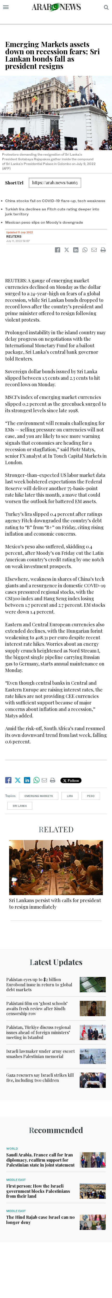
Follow (73, 780)
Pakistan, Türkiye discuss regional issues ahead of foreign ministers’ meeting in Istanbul (38, 1032)
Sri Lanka (20, 805)
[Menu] (6, 7)
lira (70, 795)
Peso (91, 795)
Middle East (16, 1180)
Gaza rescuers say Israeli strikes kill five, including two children (40, 1077)
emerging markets (38, 795)
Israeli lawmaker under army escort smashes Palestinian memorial (40, 1053)
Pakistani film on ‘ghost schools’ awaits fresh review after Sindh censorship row (36, 1008)
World (12, 1148)
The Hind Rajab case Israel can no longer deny (40, 1219)
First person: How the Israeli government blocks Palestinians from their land (38, 1191)
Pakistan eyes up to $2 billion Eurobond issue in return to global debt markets (39, 984)
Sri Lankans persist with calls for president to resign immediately (55, 903)
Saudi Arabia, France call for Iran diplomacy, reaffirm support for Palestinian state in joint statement (40, 1159)
